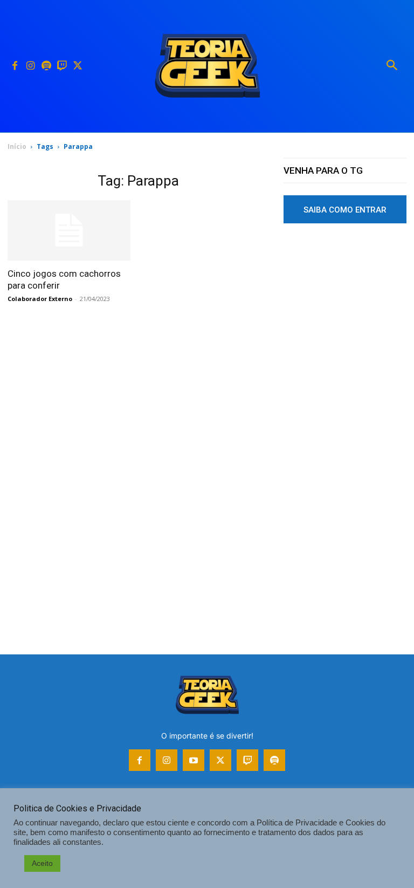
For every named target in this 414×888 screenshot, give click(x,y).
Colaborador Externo (40, 299)
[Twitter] (77, 66)
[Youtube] (193, 760)
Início (17, 146)
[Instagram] (30, 66)
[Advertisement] (345, 320)
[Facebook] (15, 66)
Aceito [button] (42, 863)
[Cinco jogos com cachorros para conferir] (69, 230)
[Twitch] (61, 66)
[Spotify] (46, 66)
